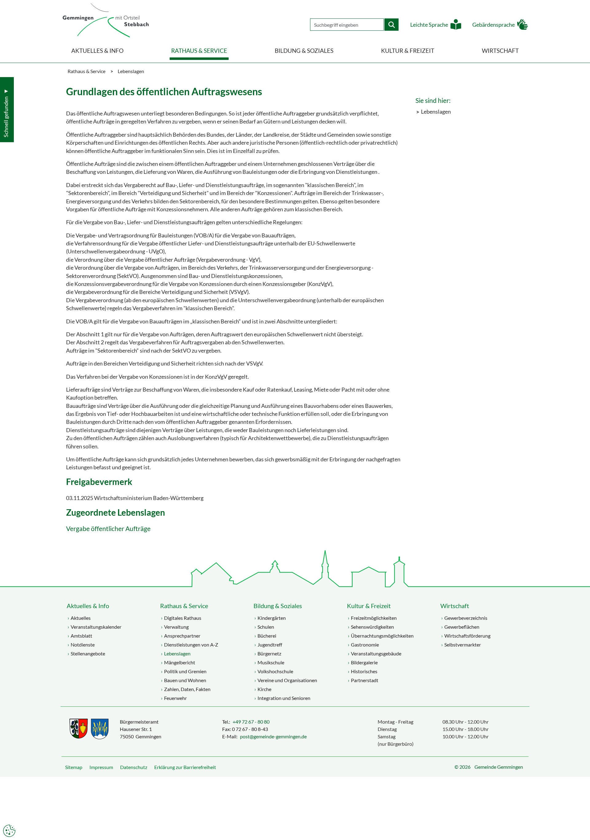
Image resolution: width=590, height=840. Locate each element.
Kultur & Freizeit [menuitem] (407, 50)
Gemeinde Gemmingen (498, 767)
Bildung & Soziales (278, 605)
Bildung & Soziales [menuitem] (304, 50)
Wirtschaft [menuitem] (500, 50)
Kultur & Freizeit (369, 605)
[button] (581, 820)
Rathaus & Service (184, 605)
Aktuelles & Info (88, 605)
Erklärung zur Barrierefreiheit (185, 767)
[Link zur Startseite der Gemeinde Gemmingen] (105, 21)
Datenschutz (133, 767)
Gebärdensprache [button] (493, 24)
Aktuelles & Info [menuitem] (97, 50)
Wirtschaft (454, 605)
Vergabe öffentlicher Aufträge (108, 528)
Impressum (101, 767)
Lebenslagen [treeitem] (436, 111)
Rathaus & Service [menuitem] (199, 50)
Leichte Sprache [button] (429, 24)
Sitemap (73, 767)
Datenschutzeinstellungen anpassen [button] (9, 831)
